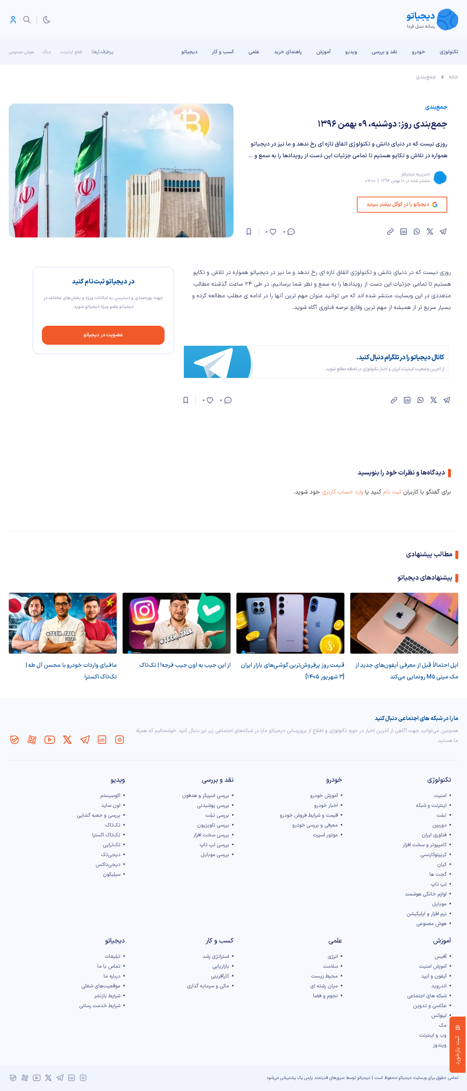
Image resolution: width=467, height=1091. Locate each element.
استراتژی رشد (215, 956)
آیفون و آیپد (434, 976)
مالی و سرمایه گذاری (208, 986)
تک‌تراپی (111, 845)
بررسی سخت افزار (211, 835)
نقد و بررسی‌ (384, 52)
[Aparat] (32, 740)
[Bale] (14, 740)
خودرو (418, 52)
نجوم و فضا (325, 996)
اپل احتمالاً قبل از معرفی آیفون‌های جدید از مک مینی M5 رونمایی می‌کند (406, 671)
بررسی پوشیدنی (213, 805)
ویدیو (351, 52)
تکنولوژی (449, 52)
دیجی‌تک (110, 855)
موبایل (439, 904)
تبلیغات (112, 956)
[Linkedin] (102, 740)
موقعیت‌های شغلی (100, 986)
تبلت (442, 815)
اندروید (439, 986)
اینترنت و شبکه (431, 805)
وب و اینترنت (433, 1035)
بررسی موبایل (215, 855)
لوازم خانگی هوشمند (426, 894)
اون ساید (110, 805)
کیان (442, 864)
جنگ (47, 52)
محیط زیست (324, 976)
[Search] (27, 19)
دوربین (439, 825)
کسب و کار (223, 52)
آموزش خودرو (324, 796)
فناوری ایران (434, 835)
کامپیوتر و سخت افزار (425, 845)
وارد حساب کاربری (342, 492)
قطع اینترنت (71, 52)
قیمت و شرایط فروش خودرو (309, 815)
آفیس (441, 956)
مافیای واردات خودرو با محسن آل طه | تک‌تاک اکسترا (71, 671)
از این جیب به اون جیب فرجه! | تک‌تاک (185, 665)
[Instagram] (120, 740)
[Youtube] (49, 740)
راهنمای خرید (288, 52)
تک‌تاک (112, 825)
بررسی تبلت (217, 815)
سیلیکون (111, 874)
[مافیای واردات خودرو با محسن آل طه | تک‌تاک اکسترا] (63, 623)
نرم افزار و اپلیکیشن (426, 914)
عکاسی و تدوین (430, 1006)
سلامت (330, 966)
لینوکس (439, 1016)
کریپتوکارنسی (433, 855)
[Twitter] (67, 740)
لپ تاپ (439, 884)
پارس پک (305, 1078)
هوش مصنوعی (21, 52)
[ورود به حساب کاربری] (13, 19)
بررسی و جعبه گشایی (98, 815)
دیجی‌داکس (108, 864)
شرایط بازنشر (107, 996)
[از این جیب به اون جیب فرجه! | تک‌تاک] (177, 623)
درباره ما (112, 976)
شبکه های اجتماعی (427, 996)
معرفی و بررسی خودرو (315, 825)
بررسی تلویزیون (213, 825)
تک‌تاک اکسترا (106, 835)
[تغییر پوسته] (46, 19)
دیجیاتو (189, 52)
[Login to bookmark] (248, 231)
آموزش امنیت (433, 966)
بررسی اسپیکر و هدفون (205, 796)
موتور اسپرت (325, 835)
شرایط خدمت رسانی (99, 1006)
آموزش (323, 52)
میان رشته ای (324, 986)
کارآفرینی (220, 976)
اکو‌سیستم (110, 796)
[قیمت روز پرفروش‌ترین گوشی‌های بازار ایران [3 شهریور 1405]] (290, 623)
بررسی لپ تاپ (214, 845)
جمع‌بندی (426, 77)
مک (443, 1025)
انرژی (333, 956)
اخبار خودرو (326, 805)
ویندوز (440, 1045)
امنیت (440, 796)
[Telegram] (84, 740)
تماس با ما (108, 966)
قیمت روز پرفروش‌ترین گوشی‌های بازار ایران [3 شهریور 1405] (292, 671)
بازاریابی (220, 966)
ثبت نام (392, 492)
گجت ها (438, 874)
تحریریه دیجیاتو (416, 174)
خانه (453, 77)
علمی (253, 52)
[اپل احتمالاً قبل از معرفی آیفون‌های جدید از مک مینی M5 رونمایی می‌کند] (404, 623)
